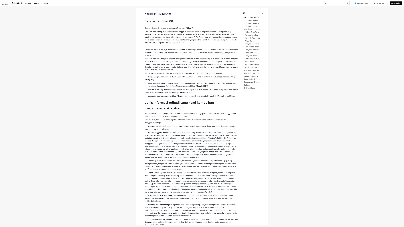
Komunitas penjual (362, 3)
